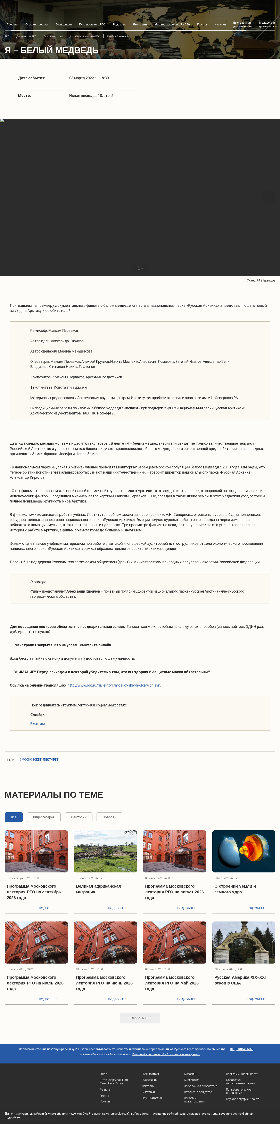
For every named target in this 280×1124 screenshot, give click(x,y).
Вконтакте (38, 723)
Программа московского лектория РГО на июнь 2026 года (104, 983)
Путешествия (150, 1074)
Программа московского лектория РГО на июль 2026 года (35, 983)
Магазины (191, 1074)
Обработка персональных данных (240, 1081)
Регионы (105, 1089)
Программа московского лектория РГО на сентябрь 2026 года (34, 892)
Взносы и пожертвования (194, 1099)
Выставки (148, 1092)
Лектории (148, 1086)
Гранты (104, 1095)
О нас (103, 1074)
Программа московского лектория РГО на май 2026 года (172, 983)
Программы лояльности (242, 1074)
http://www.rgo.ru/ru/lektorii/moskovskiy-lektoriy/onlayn (113, 685)
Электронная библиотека (200, 1086)
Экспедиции (149, 1080)
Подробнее (48, 908)
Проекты (105, 1101)
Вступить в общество (198, 1092)
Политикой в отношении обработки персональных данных (166, 1054)
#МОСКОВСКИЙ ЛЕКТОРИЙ (39, 759)
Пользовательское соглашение (238, 1091)
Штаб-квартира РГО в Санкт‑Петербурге (114, 1081)
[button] (11, 197)
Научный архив (152, 1098)
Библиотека (191, 1080)
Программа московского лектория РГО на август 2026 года (174, 892)
